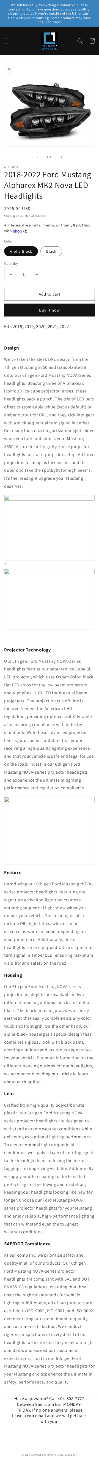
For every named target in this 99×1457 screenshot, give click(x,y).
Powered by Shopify (65, 1454)
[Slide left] (37, 157)
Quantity (11, 263)
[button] (7, 41)
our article (62, 1074)
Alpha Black (21, 251)
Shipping (10, 216)
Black (51, 251)
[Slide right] (62, 157)
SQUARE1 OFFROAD (42, 1454)
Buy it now (49, 310)
